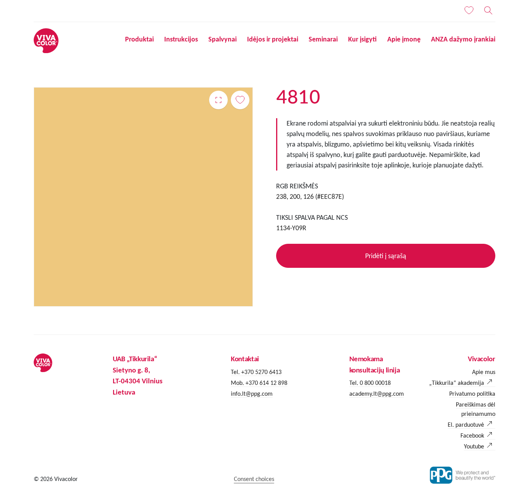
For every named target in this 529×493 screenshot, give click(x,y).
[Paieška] (488, 10)
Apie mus (483, 372)
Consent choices (254, 479)
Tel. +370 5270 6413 (256, 372)
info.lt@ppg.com (252, 393)
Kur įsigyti (362, 39)
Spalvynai (222, 39)
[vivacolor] (46, 40)
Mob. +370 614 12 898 (259, 382)
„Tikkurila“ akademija (456, 382)
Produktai (139, 39)
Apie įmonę (404, 39)
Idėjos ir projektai (272, 39)
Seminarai (323, 39)
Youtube (474, 446)
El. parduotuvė (466, 424)
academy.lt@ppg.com (376, 393)
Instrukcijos (181, 39)
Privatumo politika (472, 393)
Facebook (472, 435)
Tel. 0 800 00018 (370, 382)
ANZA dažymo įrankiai (463, 39)
